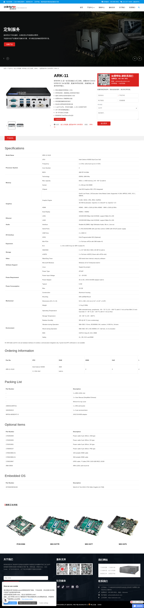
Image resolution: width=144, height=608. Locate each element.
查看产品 (9, 44)
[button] (140, 59)
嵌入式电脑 (17, 68)
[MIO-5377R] (55, 525)
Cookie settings (43, 603)
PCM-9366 (21, 544)
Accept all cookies (10, 603)
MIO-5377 (89, 544)
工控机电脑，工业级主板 (107, 567)
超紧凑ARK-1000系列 (46, 68)
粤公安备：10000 (95, 604)
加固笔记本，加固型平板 (107, 573)
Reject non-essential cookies (27, 603)
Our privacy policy (27, 599)
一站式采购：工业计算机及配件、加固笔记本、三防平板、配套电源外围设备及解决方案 (32, 2)
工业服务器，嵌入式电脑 (107, 570)
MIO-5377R (54, 544)
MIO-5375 (123, 544)
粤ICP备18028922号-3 (80, 604)
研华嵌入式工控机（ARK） (30, 68)
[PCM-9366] (21, 525)
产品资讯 (10, 138)
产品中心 (10, 68)
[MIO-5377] (89, 525)
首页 (5, 68)
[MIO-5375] (123, 525)
